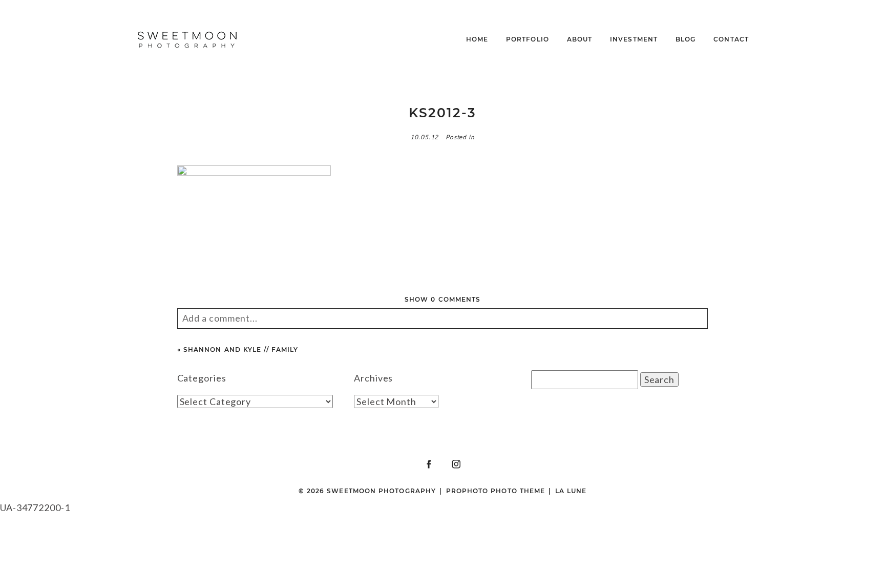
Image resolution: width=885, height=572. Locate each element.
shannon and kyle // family (240, 349)
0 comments (442, 299)
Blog (686, 39)
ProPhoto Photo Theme (495, 491)
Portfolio (527, 39)
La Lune (571, 491)
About (579, 39)
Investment (634, 39)
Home (477, 39)
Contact (731, 39)
